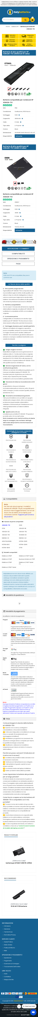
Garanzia (7, 929)
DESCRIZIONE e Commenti (18, 249)
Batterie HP (15, 26)
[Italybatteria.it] (19, 14)
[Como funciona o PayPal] (19, 997)
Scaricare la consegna (11, 964)
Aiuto (5, 974)
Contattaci (7, 977)
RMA (5, 951)
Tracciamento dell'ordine (12, 966)
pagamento (8, 961)
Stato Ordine (8, 945)
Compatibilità (18, 254)
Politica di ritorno (9, 948)
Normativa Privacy (10, 935)
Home (8, 26)
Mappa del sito (9, 979)
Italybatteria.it (18, 1001)
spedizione (7, 958)
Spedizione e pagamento (18, 259)
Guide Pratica (8, 942)
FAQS (18, 264)
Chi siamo (7, 926)
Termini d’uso (8, 932)
